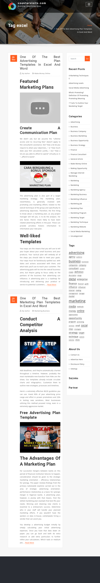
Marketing (75, 180)
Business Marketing (79, 136)
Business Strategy (78, 145)
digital (72, 279)
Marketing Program (78, 213)
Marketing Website (78, 227)
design (79, 275)
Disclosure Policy (77, 364)
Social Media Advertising (79, 88)
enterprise (82, 279)
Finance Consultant (78, 154)
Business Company (78, 131)
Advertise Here (77, 359)
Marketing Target (77, 217)
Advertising (75, 122)
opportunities (73, 314)
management (73, 293)
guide (87, 284)
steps (71, 329)
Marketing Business (42, 311)
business (75, 261)
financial (81, 284)
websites (71, 340)
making (78, 290)
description (72, 275)
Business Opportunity (79, 140)
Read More (51, 284)
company (82, 265)
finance (73, 283)
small (77, 325)
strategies (77, 329)
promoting (80, 322)
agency (72, 256)
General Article (77, 159)
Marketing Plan (77, 208)
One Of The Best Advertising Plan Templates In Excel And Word (40, 62)
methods (80, 306)
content (82, 268)
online (80, 310)
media (72, 306)
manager (82, 293)
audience (79, 257)
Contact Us (75, 355)
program (72, 321)
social (84, 325)
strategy (73, 332)
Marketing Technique (79, 222)
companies (73, 265)
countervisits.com (32, 3)
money (72, 310)
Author (26, 73)
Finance (74, 150)
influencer (82, 287)
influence (73, 287)
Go (87, 58)
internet (72, 290)
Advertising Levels (76, 83)
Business (74, 126)
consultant (74, 268)
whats (77, 340)
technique (73, 336)
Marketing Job (76, 203)
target (81, 332)
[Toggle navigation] (89, 4)
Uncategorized (76, 236)
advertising (76, 252)
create (71, 272)
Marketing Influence (79, 199)
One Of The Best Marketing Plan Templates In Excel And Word (40, 302)
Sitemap (74, 369)
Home (89, 25)
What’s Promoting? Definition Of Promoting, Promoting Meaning (78, 95)
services (71, 326)
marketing (77, 300)
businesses (85, 262)
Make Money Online (42, 73)
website (81, 337)
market (72, 296)
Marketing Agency (78, 190)
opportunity (75, 318)
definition (78, 271)
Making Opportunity (79, 168)
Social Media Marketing (80, 231)
